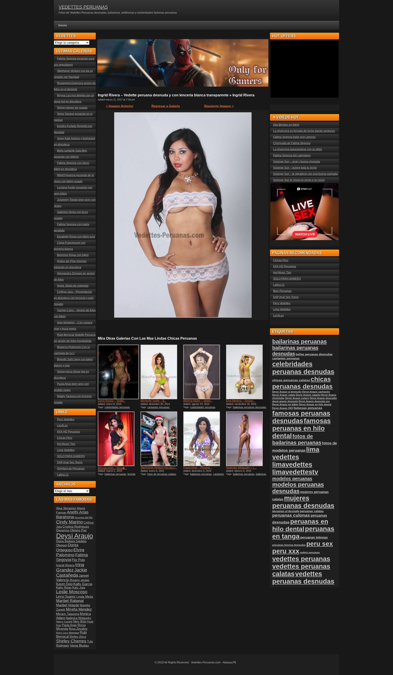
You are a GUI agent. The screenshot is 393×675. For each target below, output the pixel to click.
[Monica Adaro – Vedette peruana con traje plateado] (204, 372)
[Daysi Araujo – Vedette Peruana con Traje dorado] (119, 372)
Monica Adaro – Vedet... (197, 400)
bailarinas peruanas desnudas (249, 407)
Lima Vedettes (66, 450)
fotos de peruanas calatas (161, 474)
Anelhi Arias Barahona (72, 514)
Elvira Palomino (70, 552)
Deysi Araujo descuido (323, 398)
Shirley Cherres (71, 641)
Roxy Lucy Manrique (67, 632)
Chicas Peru (64, 437)
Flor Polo (78, 560)
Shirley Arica (77, 636)
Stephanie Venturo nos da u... (159, 467)
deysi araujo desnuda (285, 401)
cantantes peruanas (158, 407)
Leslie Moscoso (71, 591)
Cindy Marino (69, 521)
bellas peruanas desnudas (314, 354)
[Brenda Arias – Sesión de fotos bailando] (119, 439)
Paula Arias (69, 625)
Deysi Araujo (74, 535)
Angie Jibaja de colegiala (72, 285)
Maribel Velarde (67, 605)
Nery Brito (79, 621)
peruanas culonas (291, 515)
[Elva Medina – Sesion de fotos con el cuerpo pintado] (247, 372)
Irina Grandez (70, 567)
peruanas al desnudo (285, 511)
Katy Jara (78, 587)
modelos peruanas (292, 478)
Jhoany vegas (79, 580)
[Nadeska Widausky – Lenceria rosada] (247, 439)
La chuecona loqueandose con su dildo (297, 149)
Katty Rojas (64, 587)
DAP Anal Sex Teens (70, 462)
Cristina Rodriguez (76, 526)
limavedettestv (295, 472)
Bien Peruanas (282, 291)
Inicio (62, 25)
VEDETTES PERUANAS (83, 7)
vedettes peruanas (301, 558)
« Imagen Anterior (119, 106)
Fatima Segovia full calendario (292, 155)
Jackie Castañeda (71, 572)
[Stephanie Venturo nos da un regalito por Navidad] (161, 439)
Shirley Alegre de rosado (72, 107)
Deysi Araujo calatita (308, 395)
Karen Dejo (64, 584)
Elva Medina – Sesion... (240, 400)
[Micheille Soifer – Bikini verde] (161, 372)
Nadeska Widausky (78, 618)
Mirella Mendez (79, 609)
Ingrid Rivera (65, 565)
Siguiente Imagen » (219, 106)
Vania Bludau (79, 645)
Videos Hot (287, 117)
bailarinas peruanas (115, 474)
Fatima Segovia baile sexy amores (294, 137)
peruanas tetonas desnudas (289, 545)
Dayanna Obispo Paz (71, 530)
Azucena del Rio (84, 517)
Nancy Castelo (64, 621)
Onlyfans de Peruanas (71, 468)
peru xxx (285, 551)
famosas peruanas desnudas (301, 417)
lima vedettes (295, 453)
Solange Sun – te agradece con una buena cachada (305, 174)
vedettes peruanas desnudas (303, 577)
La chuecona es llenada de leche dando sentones (304, 131)
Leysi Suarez (66, 596)
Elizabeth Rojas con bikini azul (76, 236)
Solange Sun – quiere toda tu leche (295, 167)
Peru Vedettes (65, 419)
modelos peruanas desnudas (298, 487)
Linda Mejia (84, 596)
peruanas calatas (312, 511)
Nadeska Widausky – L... (241, 467)
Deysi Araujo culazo (297, 398)
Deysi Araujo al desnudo (287, 391)
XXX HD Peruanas (68, 431)
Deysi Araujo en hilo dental (315, 404)
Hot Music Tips (66, 444)
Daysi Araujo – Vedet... (112, 400)
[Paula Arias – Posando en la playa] (204, 439)
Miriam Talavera (67, 614)
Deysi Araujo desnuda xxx (314, 401)
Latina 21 (63, 474)
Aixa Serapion (66, 508)
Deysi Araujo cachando (316, 391)
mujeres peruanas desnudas (303, 501)
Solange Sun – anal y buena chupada (296, 161)
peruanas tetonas (314, 537)
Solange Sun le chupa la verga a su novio (299, 180)
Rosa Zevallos (78, 628)
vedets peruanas (310, 552)
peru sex (319, 543)
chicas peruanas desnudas (302, 383)
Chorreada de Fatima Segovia (291, 143)
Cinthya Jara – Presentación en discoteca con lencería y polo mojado (74, 298)
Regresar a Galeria (165, 106)
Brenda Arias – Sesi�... (112, 468)
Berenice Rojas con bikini (73, 255)
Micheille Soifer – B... (153, 400)
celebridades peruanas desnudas (303, 367)
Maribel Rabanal (70, 601)
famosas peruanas (308, 408)
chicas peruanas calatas (291, 380)
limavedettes (292, 464)
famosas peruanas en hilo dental (301, 428)
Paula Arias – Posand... (197, 467)
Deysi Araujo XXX (282, 408)
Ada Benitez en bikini (286, 124)
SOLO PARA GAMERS (71, 456)
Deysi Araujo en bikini (285, 404)
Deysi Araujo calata (283, 395)
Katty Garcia (82, 584)
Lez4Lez (62, 425)
